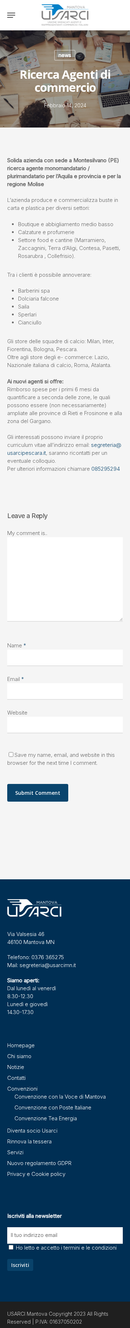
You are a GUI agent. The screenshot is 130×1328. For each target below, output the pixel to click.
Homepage (21, 1045)
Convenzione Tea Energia (45, 1118)
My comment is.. (27, 533)
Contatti (16, 1077)
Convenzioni (22, 1088)
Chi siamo (19, 1056)
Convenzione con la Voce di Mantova (60, 1096)
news (64, 55)
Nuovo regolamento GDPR (39, 1163)
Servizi (15, 1152)
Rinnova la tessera (29, 1141)
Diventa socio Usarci (32, 1130)
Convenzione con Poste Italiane (52, 1107)
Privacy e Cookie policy (36, 1173)
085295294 (105, 468)
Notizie (15, 1067)
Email (15, 679)
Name (16, 645)
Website (17, 712)
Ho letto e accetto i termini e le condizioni (66, 1247)
